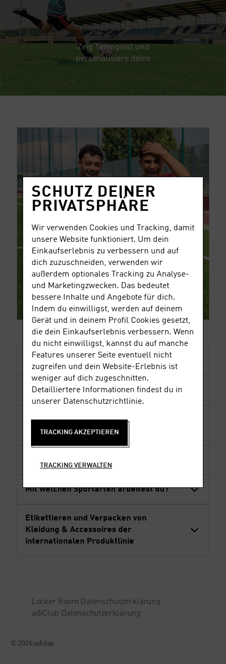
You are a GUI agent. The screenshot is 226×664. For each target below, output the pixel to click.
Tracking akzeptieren (79, 432)
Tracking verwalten (76, 465)
